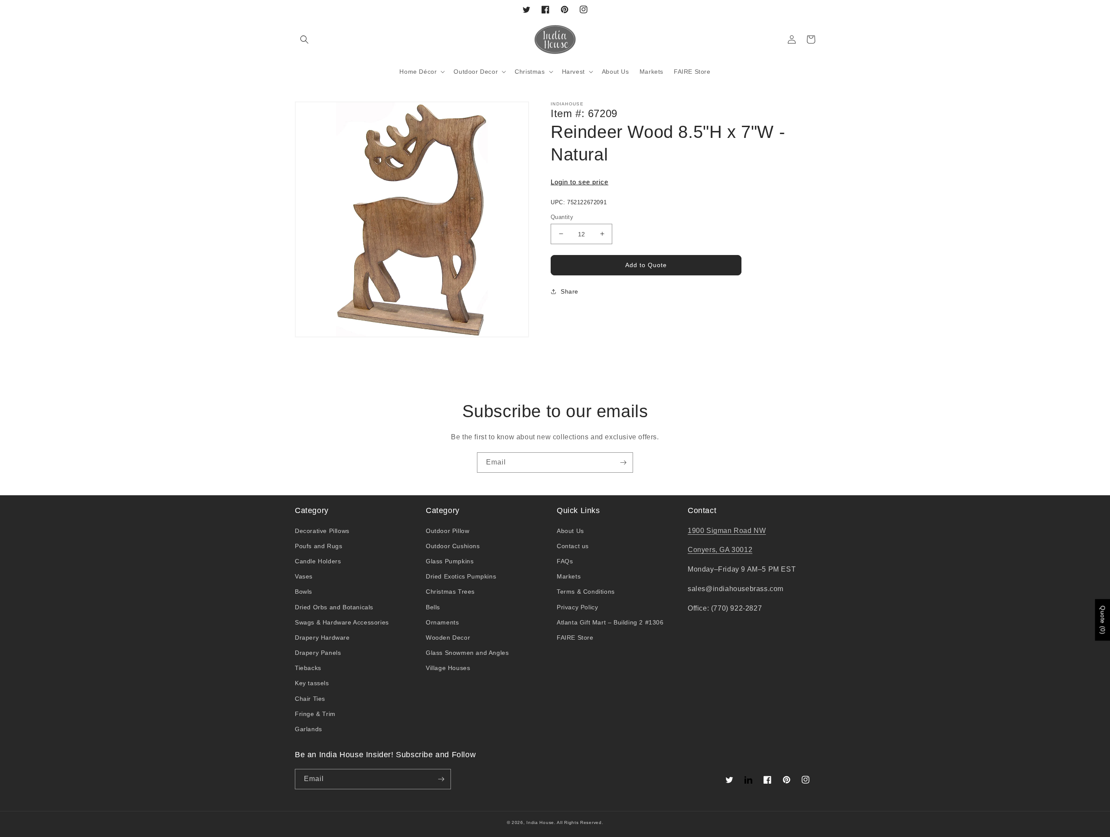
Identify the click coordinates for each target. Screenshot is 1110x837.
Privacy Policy (577, 607)
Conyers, (703, 549)
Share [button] (569, 291)
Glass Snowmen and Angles (467, 652)
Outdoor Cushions (453, 546)
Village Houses (448, 667)
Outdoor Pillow (447, 530)
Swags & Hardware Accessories (342, 622)
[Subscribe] (623, 462)
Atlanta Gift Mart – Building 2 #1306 (610, 622)
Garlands (308, 729)
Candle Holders (318, 561)
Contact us (573, 546)
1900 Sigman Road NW (727, 530)
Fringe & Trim (315, 713)
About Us (570, 530)
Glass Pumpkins (449, 561)
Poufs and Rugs (318, 546)
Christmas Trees (450, 591)
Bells (433, 607)
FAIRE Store (575, 637)
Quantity (562, 216)
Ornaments (442, 622)
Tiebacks (308, 667)
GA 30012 (735, 549)
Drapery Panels (318, 652)
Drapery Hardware (322, 637)
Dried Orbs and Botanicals (334, 607)
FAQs (565, 561)
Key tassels (312, 683)
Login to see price (579, 182)
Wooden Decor (448, 637)
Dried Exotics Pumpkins (461, 576)
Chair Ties (310, 698)
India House (540, 822)
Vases (304, 576)
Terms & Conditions (586, 591)
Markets (569, 576)
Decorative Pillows (322, 530)
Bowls (303, 591)
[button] (304, 39)
